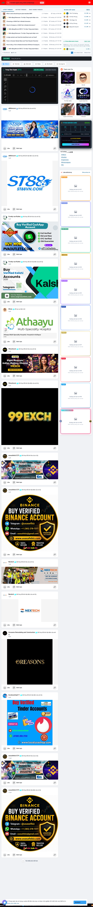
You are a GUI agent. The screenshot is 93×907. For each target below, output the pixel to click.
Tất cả (7, 64)
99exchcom (12, 349)
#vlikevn (63, 154)
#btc (62, 165)
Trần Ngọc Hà (73, 20)
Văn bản (17, 64)
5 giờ (9, 311)
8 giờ (9, 636)
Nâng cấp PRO (75, 144)
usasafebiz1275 (13, 455)
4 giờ (9, 219)
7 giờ (9, 564)
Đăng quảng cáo (86, 172)
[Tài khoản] (89, 2)
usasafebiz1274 (13, 756)
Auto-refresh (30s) (78, 52)
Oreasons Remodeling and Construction (21, 632)
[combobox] (25, 3)
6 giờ (9, 351)
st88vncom (12, 108)
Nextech (11, 562)
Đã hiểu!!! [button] (77, 902)
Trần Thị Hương (73, 13)
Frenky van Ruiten (14, 216)
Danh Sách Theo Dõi (51, 69)
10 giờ (10, 758)
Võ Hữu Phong (73, 16)
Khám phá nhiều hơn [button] (13, 903)
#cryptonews (65, 160)
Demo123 (71, 49)
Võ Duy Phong (73, 23)
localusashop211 (14, 695)
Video (39, 64)
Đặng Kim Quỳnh (74, 26)
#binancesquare (66, 162)
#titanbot (64, 157)
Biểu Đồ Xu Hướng (38, 69)
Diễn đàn (14, 52)
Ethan (10, 309)
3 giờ (9, 110)
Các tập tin (61, 64)
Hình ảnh (28, 64)
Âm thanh (49, 64)
